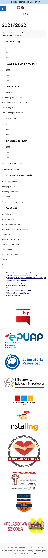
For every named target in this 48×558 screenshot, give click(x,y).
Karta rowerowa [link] (8, 249)
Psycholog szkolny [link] (9, 181)
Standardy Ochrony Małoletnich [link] (15, 229)
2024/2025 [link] (6, 58)
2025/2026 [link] (6, 53)
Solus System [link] (31, 553)
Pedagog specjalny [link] (10, 192)
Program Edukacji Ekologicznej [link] (19, 290)
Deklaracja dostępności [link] (11, 254)
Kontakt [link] (5, 259)
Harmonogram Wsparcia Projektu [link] (15, 102)
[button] (24, 14)
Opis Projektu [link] (7, 92)
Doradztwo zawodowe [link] (11, 224)
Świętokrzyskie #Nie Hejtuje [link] (18, 285)
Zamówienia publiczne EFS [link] (12, 112)
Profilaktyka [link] (6, 234)
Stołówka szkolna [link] (9, 214)
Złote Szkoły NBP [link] (13, 295)
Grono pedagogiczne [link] (10, 169)
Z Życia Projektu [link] (8, 107)
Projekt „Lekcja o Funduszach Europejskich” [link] (23, 275)
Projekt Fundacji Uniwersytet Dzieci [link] (20, 273)
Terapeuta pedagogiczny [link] (12, 202)
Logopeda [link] (6, 197)
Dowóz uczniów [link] (8, 219)
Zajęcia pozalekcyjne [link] (10, 244)
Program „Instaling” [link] (14, 283)
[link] (3, 8)
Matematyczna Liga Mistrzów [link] (18, 293)
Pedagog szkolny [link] (9, 186)
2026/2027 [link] (6, 48)
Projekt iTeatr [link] (12, 288)
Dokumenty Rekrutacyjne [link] (12, 97)
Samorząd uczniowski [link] (10, 239)
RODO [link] (4, 264)
